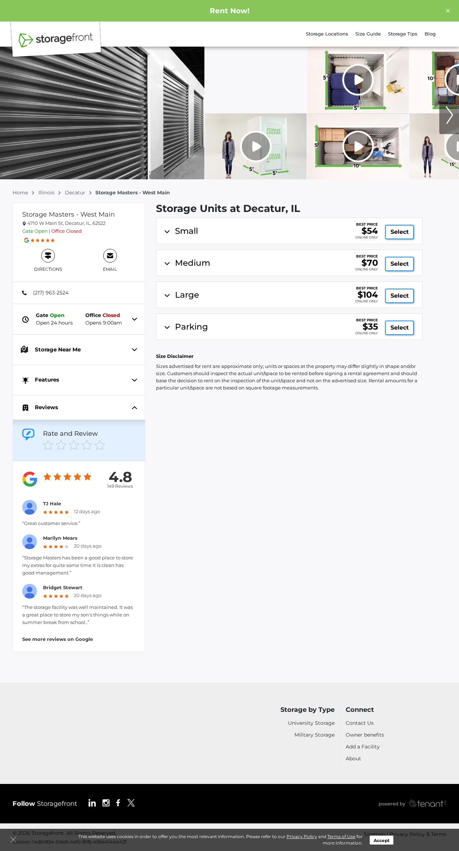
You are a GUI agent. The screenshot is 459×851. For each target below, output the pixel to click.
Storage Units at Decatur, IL (228, 208)
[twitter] (131, 802)
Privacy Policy (302, 836)
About (353, 758)
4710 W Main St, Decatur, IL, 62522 (65, 223)
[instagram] (106, 802)
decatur (76, 192)
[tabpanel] (289, 231)
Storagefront (45, 804)
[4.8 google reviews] (42, 240)
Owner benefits (365, 735)
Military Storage (314, 735)
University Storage (311, 723)
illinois (47, 192)
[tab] (79, 293)
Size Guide (368, 34)
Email (110, 269)
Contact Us (360, 723)
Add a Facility (363, 746)
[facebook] (118, 802)
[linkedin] (92, 802)
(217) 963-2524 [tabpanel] (50, 292)
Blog (430, 34)
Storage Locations (327, 34)
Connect (360, 710)
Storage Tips (402, 34)
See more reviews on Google (57, 639)
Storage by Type (307, 710)
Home (21, 192)
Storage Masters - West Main (68, 214)
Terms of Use (341, 836)
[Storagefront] (56, 44)
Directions (48, 269)
